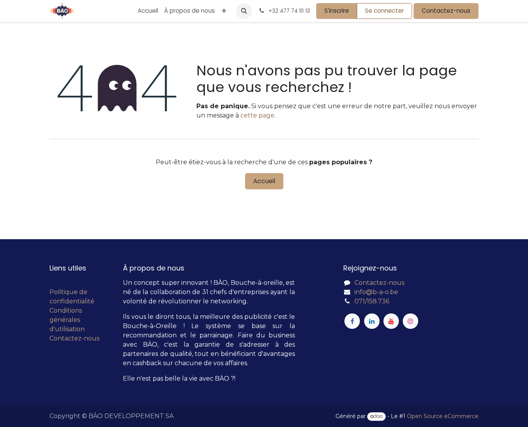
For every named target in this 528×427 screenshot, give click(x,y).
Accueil (264, 181)
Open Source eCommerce (443, 416)
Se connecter (384, 11)
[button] (244, 11)
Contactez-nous (446, 11)
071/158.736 (371, 301)
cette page (257, 115)
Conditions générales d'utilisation (67, 320)
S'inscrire (336, 11)
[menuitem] (148, 11)
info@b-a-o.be (376, 292)
